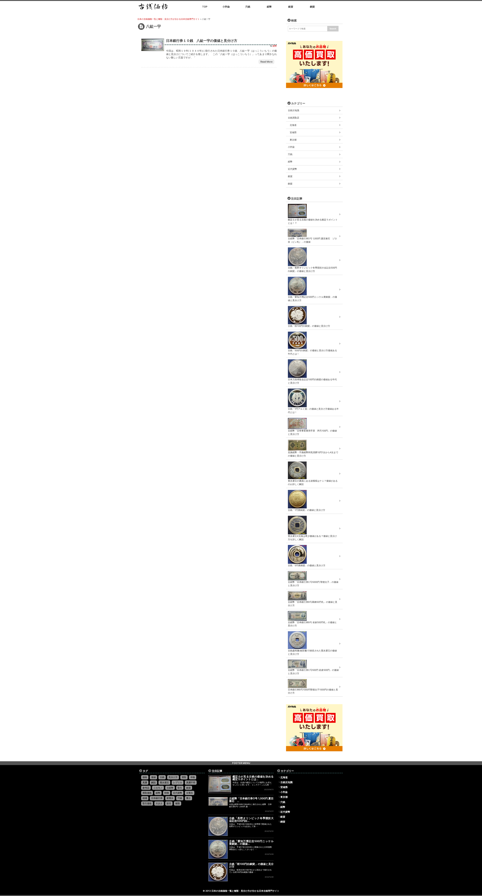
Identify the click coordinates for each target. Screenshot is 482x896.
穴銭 (290, 154)
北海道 (293, 125)
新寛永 (170, 798)
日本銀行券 (156, 798)
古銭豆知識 (293, 110)
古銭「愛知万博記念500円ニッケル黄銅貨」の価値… (251, 842)
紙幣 (275, 46)
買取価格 (147, 792)
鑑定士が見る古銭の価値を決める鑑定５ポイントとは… (253, 778)
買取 (184, 777)
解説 (153, 782)
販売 (169, 803)
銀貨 (290, 176)
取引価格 (147, 803)
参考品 (146, 787)
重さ (188, 798)
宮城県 (293, 132)
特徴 (166, 792)
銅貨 (290, 183)
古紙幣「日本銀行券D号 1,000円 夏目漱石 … (251, 800)
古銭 (162, 777)
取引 (180, 787)
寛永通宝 (164, 782)
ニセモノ (157, 787)
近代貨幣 (292, 169)
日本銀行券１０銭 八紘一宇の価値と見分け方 (201, 40)
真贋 (145, 782)
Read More (266, 61)
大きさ (159, 803)
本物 (192, 777)
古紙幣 (170, 787)
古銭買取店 (293, 117)
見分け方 (173, 777)
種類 (177, 803)
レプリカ (177, 782)
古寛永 (189, 792)
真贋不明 (190, 782)
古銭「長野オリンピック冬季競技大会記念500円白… (251, 819)
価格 (145, 777)
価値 (153, 777)
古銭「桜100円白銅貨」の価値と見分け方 (251, 865)
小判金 (291, 146)
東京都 (293, 139)
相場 (145, 798)
